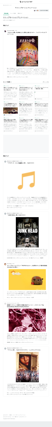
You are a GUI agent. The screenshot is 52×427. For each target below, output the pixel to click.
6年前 (13, 263)
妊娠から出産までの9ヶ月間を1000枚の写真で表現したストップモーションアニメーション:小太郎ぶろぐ (10, 121)
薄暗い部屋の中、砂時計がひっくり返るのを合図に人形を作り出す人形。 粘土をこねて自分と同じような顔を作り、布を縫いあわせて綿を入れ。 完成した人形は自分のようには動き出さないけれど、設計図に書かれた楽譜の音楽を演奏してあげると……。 (25, 95)
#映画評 (8, 342)
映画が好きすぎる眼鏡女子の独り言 (13, 161)
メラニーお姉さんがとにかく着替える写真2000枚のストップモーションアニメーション (26, 121)
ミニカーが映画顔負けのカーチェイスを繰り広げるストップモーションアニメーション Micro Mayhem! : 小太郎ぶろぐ (10, 105)
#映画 (8, 76)
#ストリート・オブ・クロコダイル (26, 205)
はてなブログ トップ (7, 5)
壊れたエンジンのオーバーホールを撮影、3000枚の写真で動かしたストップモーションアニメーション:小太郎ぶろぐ (26, 105)
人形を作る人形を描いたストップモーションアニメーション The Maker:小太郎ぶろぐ (26, 88)
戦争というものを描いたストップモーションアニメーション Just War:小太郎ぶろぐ (10, 88)
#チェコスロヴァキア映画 (29, 392)
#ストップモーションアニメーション (17, 76)
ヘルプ (13, 416)
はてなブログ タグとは (7, 416)
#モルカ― (29, 297)
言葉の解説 (6, 13)
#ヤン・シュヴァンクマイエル (13, 392)
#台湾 (32, 297)
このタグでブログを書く (44, 10)
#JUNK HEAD (10, 257)
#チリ (27, 76)
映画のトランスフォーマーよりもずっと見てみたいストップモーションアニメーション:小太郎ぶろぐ (41, 105)
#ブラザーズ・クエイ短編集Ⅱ (13, 205)
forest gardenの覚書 (10, 30)
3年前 (16, 30)
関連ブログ (20, 13)
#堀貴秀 (41, 257)
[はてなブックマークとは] (10, 82)
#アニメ (8, 297)
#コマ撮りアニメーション (34, 257)
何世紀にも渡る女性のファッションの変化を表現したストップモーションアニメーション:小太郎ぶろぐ (41, 121)
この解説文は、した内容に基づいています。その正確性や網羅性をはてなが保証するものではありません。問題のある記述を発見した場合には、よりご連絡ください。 (9, 20)
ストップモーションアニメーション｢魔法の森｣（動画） (41, 88)
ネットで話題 (13, 13)
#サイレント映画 (14, 342)
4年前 (21, 213)
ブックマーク (6, 85)
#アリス (21, 392)
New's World (9, 263)
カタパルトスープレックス (11, 303)
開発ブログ (17, 416)
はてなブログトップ (22, 416)
